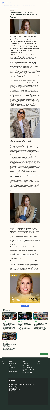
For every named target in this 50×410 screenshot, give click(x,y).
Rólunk (10, 369)
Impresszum (25, 361)
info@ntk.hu (15, 388)
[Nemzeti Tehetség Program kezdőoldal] (7, 2)
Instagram (38, 361)
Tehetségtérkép (12, 363)
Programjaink (12, 361)
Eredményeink (12, 367)
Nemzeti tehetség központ (14, 371)
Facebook (38, 363)
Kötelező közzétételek (27, 372)
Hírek (3, 5)
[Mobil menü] (48, 2)
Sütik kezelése (25, 363)
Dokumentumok (26, 365)
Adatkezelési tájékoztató (28, 367)
